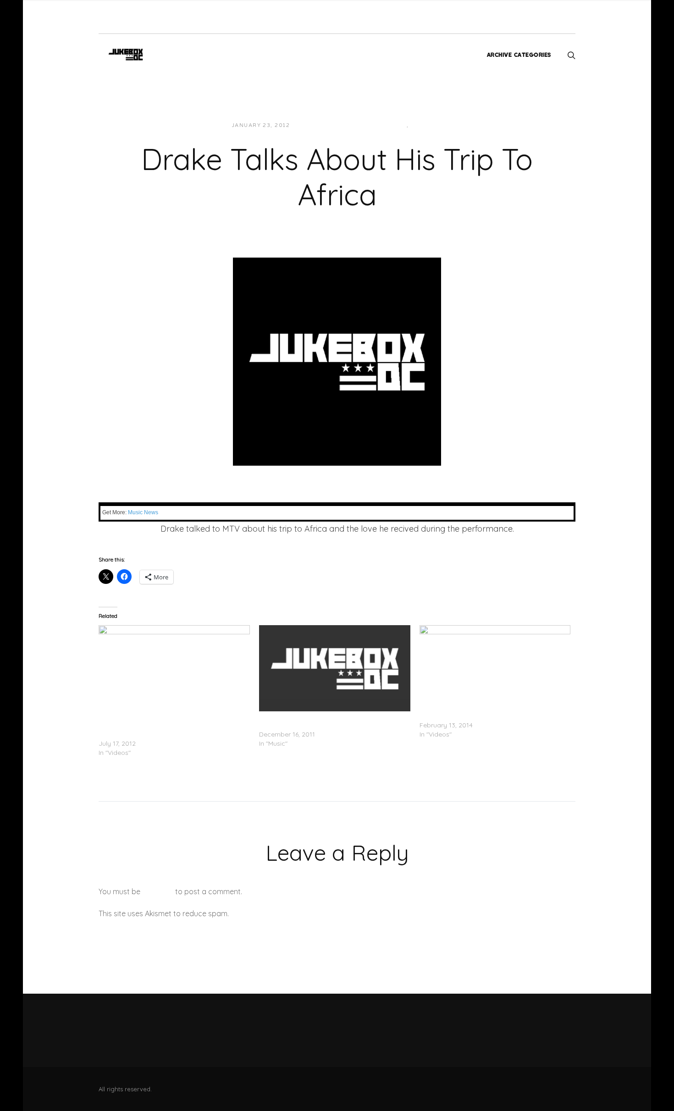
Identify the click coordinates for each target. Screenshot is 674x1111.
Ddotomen (119, 543)
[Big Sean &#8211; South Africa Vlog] (495, 668)
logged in (157, 891)
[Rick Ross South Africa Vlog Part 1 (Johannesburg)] (334, 668)
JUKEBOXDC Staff (328, 125)
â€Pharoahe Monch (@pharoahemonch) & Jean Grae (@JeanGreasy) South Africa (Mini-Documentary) (173, 725)
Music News (143, 512)
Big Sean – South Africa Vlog (463, 716)
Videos (422, 125)
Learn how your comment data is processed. (306, 913)
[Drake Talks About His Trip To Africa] (337, 360)
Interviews (386, 125)
